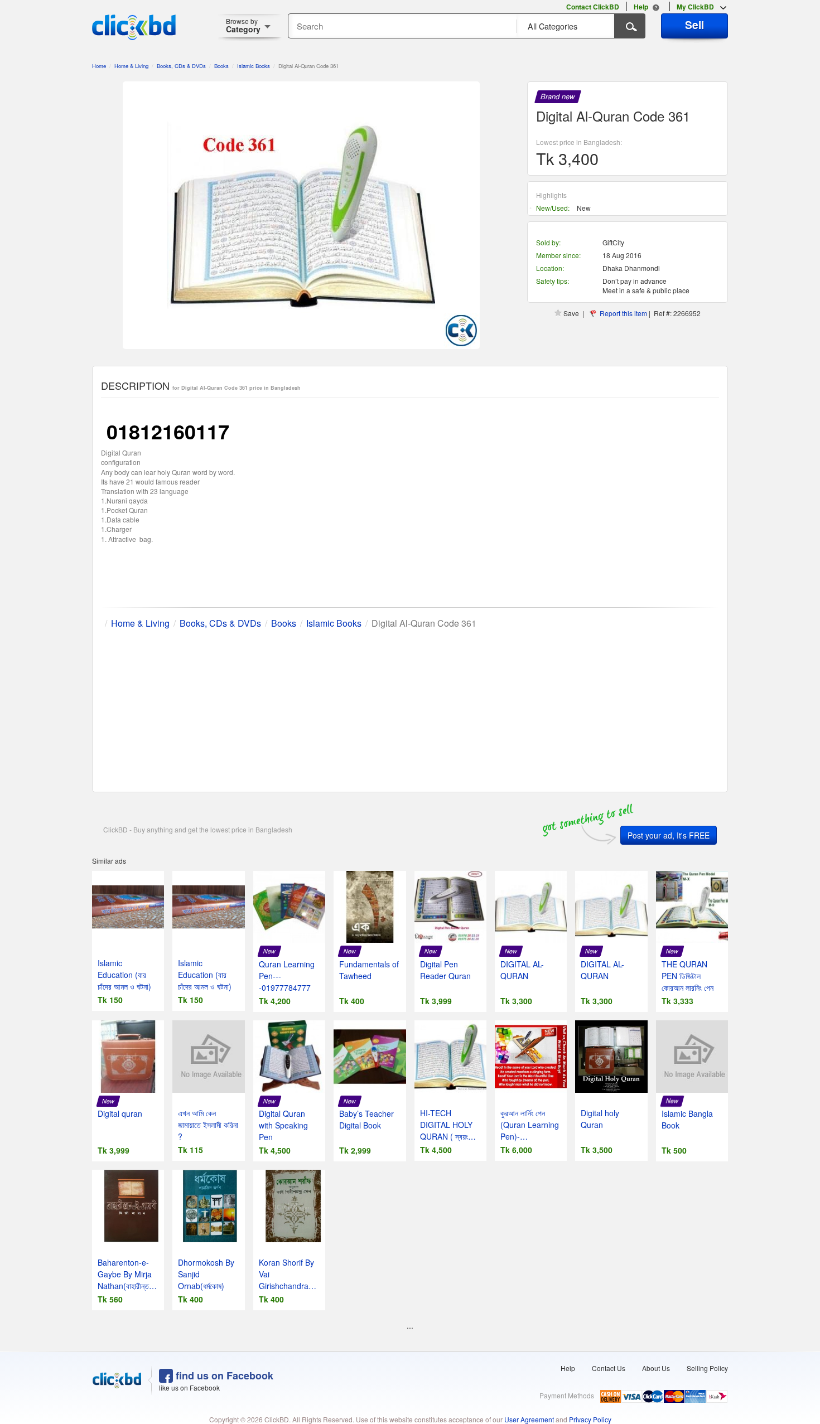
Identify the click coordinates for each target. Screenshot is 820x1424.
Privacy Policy (590, 1419)
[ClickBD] (117, 1380)
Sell (694, 24)
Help (568, 1368)
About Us (656, 1368)
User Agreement (529, 1419)
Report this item (623, 313)
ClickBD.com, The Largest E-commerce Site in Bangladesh (134, 27)
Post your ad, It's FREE (669, 835)
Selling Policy (707, 1368)
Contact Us (608, 1368)
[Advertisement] (410, 708)
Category (243, 25)
